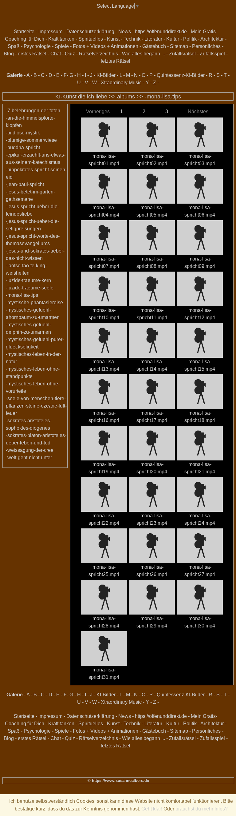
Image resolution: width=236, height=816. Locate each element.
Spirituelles (90, 39)
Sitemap (179, 46)
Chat (55, 53)
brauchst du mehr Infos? (201, 808)
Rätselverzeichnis (98, 53)
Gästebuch (154, 46)
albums (126, 97)
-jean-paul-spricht (25, 184)
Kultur (172, 39)
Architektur (212, 39)
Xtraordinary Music (121, 82)
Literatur (153, 39)
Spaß (14, 46)
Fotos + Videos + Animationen (105, 46)
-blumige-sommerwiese (31, 140)
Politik (190, 39)
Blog (9, 53)
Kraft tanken (61, 39)
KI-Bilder (106, 75)
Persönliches (206, 46)
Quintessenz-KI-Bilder (181, 75)
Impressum (50, 31)
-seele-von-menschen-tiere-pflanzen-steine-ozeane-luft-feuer (36, 406)
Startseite (24, 31)
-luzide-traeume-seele (29, 287)
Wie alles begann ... (143, 53)
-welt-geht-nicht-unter (29, 457)
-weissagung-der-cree (29, 450)
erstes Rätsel (32, 53)
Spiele (62, 46)
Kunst (113, 39)
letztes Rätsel (115, 61)
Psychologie (37, 46)
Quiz (70, 53)
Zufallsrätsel (182, 53)
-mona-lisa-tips (163, 97)
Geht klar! (151, 808)
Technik (132, 39)
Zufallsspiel (212, 53)
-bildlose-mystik (23, 132)
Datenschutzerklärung (90, 31)
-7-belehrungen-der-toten (33, 110)
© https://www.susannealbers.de (118, 780)
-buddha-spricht (23, 147)
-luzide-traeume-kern (28, 280)
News (124, 31)
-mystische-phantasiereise (34, 302)
